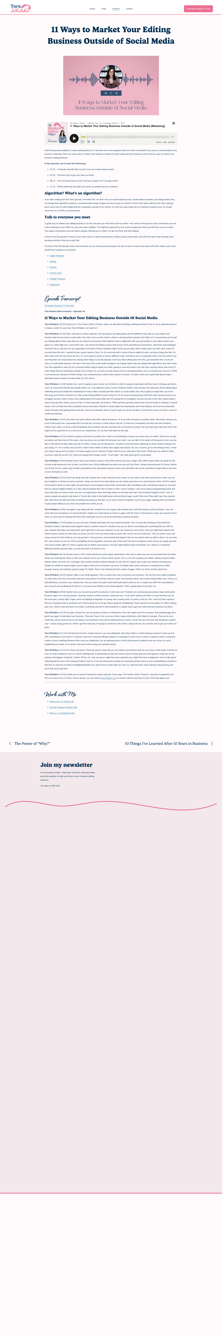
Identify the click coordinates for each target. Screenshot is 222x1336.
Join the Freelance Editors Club (63, 707)
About (92, 8)
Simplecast (55, 284)
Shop (103, 8)
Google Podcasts (57, 278)
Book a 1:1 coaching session (62, 713)
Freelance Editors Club (198, 8)
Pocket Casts (56, 273)
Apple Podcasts (57, 255)
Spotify (53, 261)
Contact (129, 8)
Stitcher (53, 267)
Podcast (116, 8)
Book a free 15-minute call (62, 701)
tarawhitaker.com (108, 678)
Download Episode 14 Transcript (59, 305)
